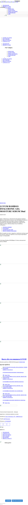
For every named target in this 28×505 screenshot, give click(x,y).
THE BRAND (6, 432)
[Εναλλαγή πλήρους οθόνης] (1, 503)
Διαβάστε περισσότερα (8, 369)
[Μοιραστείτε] (3, 503)
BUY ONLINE (6, 436)
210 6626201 (8, 421)
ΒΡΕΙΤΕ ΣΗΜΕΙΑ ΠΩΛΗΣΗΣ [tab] (9, 230)
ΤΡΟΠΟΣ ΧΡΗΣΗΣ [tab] (7, 227)
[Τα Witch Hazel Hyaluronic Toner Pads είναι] (4, 456)
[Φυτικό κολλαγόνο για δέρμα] (23, 482)
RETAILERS (6, 437)
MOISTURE (3, 203)
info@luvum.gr (6, 418)
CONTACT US (6, 433)
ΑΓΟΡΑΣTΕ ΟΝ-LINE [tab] (8, 229)
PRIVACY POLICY (7, 438)
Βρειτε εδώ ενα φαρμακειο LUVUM (14, 359)
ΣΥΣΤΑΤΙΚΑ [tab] (6, 228)
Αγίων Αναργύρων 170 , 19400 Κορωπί (13, 416)
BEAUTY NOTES (7, 434)
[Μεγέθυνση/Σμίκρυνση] (0, 503)
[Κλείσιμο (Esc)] (4, 503)
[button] (6, 375)
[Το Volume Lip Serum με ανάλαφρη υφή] (14, 454)
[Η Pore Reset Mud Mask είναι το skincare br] (23, 458)
